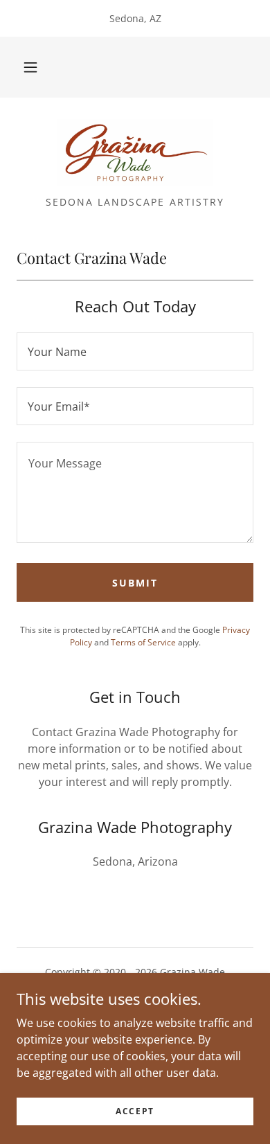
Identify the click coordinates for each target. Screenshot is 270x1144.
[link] (135, 152)
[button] (30, 67)
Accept (135, 1111)
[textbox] (135, 351)
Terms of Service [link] (143, 642)
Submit (135, 582)
